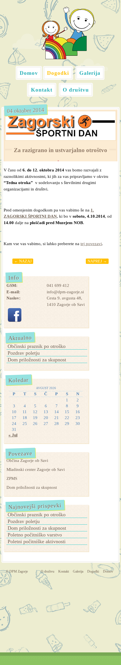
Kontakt (41, 90)
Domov (29, 73)
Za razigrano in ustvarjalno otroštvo (60, 150)
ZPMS (11, 478)
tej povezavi (91, 243)
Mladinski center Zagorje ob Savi (35, 469)
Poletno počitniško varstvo (35, 535)
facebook (14, 315)
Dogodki (58, 73)
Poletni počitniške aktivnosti (37, 541)
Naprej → (97, 261)
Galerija (89, 73)
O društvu (76, 90)
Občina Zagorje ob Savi (27, 460)
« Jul (12, 435)
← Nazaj (23, 261)
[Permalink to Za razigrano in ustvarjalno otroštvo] (60, 126)
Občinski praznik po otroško (37, 346)
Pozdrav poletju (24, 353)
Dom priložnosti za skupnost (37, 359)
